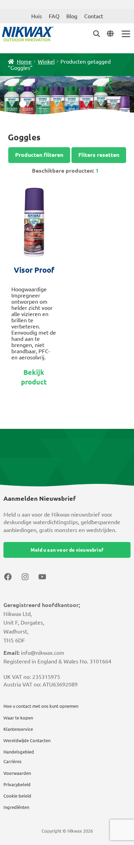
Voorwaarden (17, 773)
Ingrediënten (16, 807)
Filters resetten (98, 155)
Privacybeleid (17, 784)
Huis (36, 16)
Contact (93, 16)
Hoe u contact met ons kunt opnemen (40, 706)
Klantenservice (18, 729)
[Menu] (125, 33)
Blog (71, 16)
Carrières (12, 761)
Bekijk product (34, 377)
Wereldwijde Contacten (27, 740)
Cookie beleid (17, 795)
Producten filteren (39, 155)
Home (24, 61)
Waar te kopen (18, 717)
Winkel (46, 61)
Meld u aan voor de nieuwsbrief (67, 550)
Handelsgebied (18, 751)
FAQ (54, 16)
